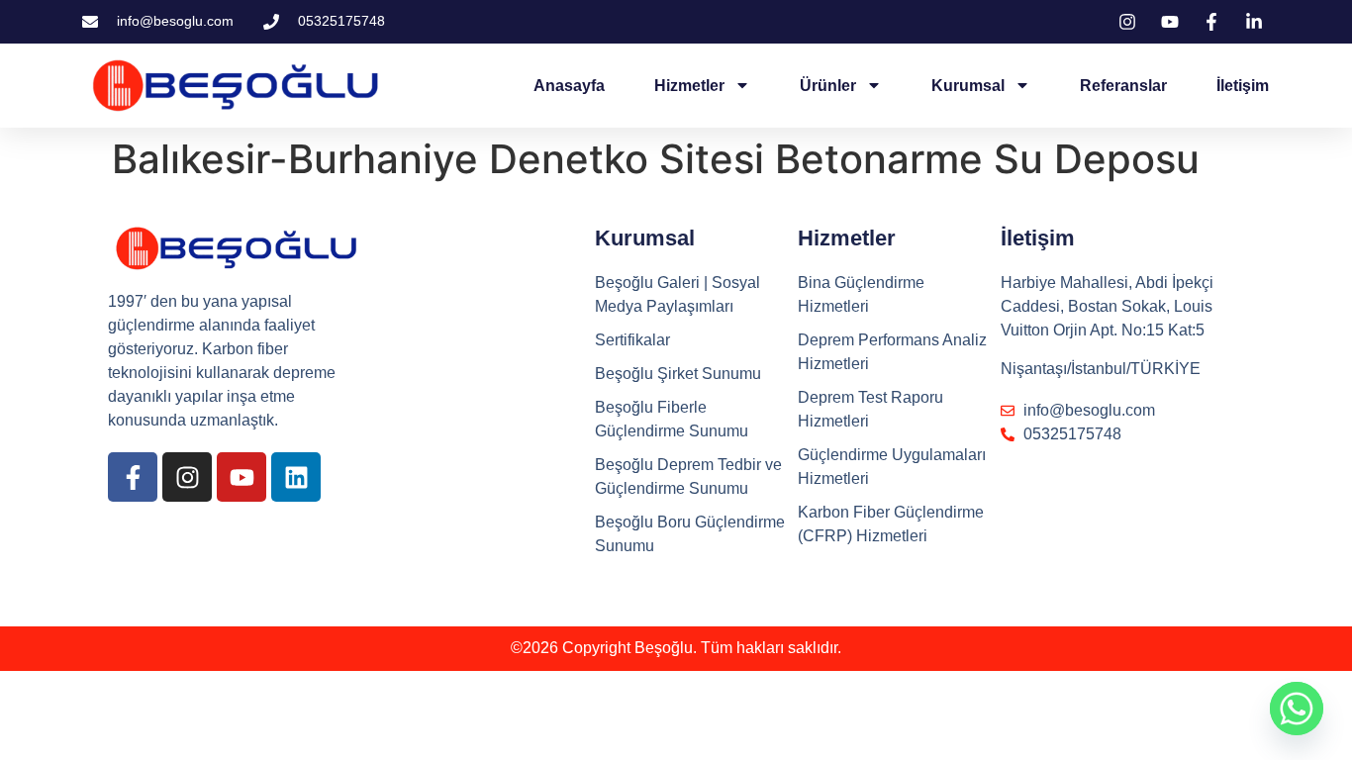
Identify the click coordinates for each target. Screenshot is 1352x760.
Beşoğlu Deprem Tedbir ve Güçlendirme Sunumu (688, 476)
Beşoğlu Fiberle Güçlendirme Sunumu (671, 419)
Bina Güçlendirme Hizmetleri (861, 294)
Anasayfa (569, 85)
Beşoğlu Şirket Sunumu (678, 373)
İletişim (1242, 85)
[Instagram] (187, 477)
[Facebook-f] (132, 477)
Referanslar (1123, 85)
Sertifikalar (632, 340)
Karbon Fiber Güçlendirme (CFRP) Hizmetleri (891, 524)
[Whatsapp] (1296, 708)
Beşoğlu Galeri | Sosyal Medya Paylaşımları (677, 294)
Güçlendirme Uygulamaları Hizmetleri (892, 466)
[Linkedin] (296, 477)
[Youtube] (241, 477)
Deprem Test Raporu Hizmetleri (870, 409)
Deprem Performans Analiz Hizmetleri (892, 352)
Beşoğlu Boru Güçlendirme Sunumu (690, 534)
